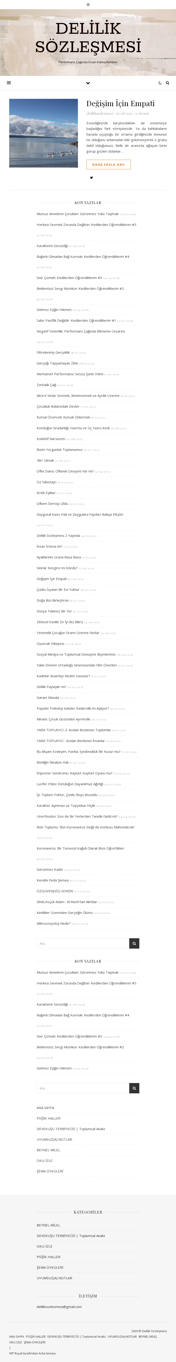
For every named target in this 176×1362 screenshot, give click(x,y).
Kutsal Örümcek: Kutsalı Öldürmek (63, 417)
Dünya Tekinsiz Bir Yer (54, 611)
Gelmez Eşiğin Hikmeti (54, 309)
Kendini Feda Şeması (53, 880)
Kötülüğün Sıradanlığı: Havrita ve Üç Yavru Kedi (73, 428)
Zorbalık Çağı (46, 384)
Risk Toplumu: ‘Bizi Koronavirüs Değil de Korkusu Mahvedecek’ (86, 827)
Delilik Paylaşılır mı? (51, 686)
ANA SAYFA (45, 1107)
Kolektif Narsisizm (51, 438)
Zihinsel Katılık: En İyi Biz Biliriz (60, 622)
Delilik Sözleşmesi (88, 38)
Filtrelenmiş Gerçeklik (53, 352)
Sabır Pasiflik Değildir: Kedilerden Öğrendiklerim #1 (76, 320)
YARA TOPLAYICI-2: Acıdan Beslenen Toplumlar (74, 730)
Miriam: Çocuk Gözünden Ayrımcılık (63, 719)
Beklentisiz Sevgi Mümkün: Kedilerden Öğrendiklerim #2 (80, 288)
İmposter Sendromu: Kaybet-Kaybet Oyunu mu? (75, 773)
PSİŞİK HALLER (48, 1118)
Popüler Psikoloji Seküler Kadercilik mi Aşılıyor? (73, 708)
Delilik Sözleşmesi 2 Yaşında (58, 535)
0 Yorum (142, 113)
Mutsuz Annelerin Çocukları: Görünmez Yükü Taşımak (77, 213)
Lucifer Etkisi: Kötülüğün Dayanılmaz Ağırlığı (70, 784)
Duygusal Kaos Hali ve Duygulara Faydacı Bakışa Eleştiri (80, 514)
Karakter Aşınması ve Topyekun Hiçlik (66, 805)
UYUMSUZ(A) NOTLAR (54, 1139)
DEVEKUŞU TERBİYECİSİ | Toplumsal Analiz (71, 1128)
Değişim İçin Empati (120, 103)
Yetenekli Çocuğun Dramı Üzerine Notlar (68, 632)
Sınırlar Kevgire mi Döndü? (57, 568)
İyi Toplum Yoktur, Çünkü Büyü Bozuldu (67, 794)
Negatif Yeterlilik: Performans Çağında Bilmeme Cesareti (81, 331)
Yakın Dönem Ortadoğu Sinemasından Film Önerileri (77, 665)
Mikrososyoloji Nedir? (54, 923)
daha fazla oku (108, 164)
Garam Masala (48, 697)
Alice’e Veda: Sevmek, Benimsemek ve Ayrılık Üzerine (78, 395)
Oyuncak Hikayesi (50, 643)
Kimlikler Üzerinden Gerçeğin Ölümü (65, 912)
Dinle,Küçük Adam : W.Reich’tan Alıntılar (67, 901)
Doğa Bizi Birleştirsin (53, 600)
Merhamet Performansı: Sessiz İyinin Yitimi (70, 374)
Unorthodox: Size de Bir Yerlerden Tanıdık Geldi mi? (77, 816)
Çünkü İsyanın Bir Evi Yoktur (58, 589)
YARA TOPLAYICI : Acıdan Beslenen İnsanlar (71, 740)
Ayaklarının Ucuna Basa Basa (59, 557)
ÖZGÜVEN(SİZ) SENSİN (55, 891)
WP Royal (15, 1353)
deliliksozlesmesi (99, 113)
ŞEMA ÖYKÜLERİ (50, 1171)
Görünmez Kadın (50, 869)
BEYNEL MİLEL (48, 1150)
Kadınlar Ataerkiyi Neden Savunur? (63, 676)
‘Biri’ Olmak (45, 460)
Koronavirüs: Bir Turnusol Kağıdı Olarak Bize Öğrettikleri (80, 848)
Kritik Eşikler (46, 492)
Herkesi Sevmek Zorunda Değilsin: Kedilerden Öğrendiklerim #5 (86, 224)
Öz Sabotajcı (46, 482)
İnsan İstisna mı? (49, 546)
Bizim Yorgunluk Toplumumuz (60, 449)
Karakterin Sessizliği (52, 245)
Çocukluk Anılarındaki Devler (58, 406)
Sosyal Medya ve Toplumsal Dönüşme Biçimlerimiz (76, 654)
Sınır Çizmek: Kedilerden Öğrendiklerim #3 (69, 277)
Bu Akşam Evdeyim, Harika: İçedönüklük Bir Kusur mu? (79, 751)
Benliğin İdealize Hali (53, 762)
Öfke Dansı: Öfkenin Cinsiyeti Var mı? (65, 471)
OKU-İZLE (44, 1160)
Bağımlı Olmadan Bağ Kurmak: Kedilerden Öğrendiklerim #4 (83, 256)
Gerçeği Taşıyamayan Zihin (57, 363)
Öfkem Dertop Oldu (52, 503)
